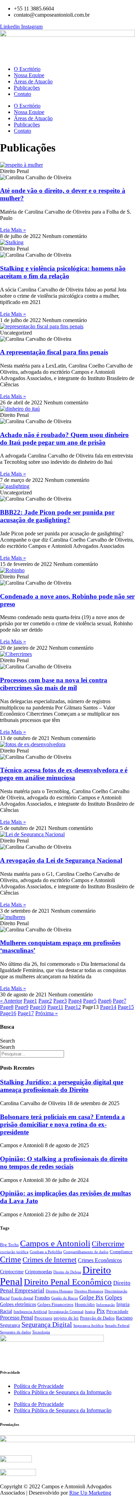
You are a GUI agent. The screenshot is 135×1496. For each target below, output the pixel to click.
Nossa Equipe (29, 75)
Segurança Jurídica (88, 1326)
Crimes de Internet (49, 1260)
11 (55, 1007)
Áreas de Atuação (33, 81)
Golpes (113, 1297)
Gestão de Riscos (64, 1298)
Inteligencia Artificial (30, 1312)
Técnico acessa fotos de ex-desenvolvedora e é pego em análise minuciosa (63, 773)
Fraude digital (22, 1298)
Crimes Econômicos (100, 1260)
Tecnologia (41, 1332)
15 (126, 1007)
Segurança (10, 1325)
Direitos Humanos (88, 1291)
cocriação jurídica (14, 1252)
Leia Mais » (13, 230)
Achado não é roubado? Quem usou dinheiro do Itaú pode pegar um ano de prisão (64, 438)
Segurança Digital (46, 1324)
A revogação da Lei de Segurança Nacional (61, 860)
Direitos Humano (59, 1291)
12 (73, 1007)
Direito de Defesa (67, 1272)
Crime (10, 1259)
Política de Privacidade (39, 1386)
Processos (43, 1318)
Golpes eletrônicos (18, 1304)
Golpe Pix (91, 1297)
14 (108, 1007)
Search (7, 1041)
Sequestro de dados (15, 1332)
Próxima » (46, 1013)
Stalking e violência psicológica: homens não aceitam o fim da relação (63, 272)
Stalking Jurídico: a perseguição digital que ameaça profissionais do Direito (61, 1085)
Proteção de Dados (97, 1318)
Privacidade (117, 1311)
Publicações (27, 88)
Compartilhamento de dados (85, 1252)
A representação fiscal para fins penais (54, 352)
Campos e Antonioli (55, 1243)
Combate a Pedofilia (46, 1252)
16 (8, 1013)
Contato (22, 94)
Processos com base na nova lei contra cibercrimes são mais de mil (53, 683)
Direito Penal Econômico (68, 1282)
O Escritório (27, 69)
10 (38, 1007)
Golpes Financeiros (55, 1304)
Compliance (121, 1251)
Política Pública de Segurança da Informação (62, 1392)
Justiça (90, 1312)
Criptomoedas (38, 1271)
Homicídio (85, 1304)
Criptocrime (12, 1271)
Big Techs (9, 1244)
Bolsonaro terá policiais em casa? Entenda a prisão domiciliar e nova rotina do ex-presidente (62, 1124)
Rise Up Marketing (90, 1493)
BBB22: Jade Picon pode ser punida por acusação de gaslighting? (57, 516)
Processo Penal (16, 1318)
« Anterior (11, 1001)
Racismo (124, 1318)
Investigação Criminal (65, 1312)
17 (26, 1013)
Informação (105, 1305)
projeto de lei (66, 1318)
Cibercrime (108, 1244)
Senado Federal (117, 1326)
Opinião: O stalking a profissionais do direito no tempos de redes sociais (64, 1162)
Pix (101, 1310)
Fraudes (42, 1297)
